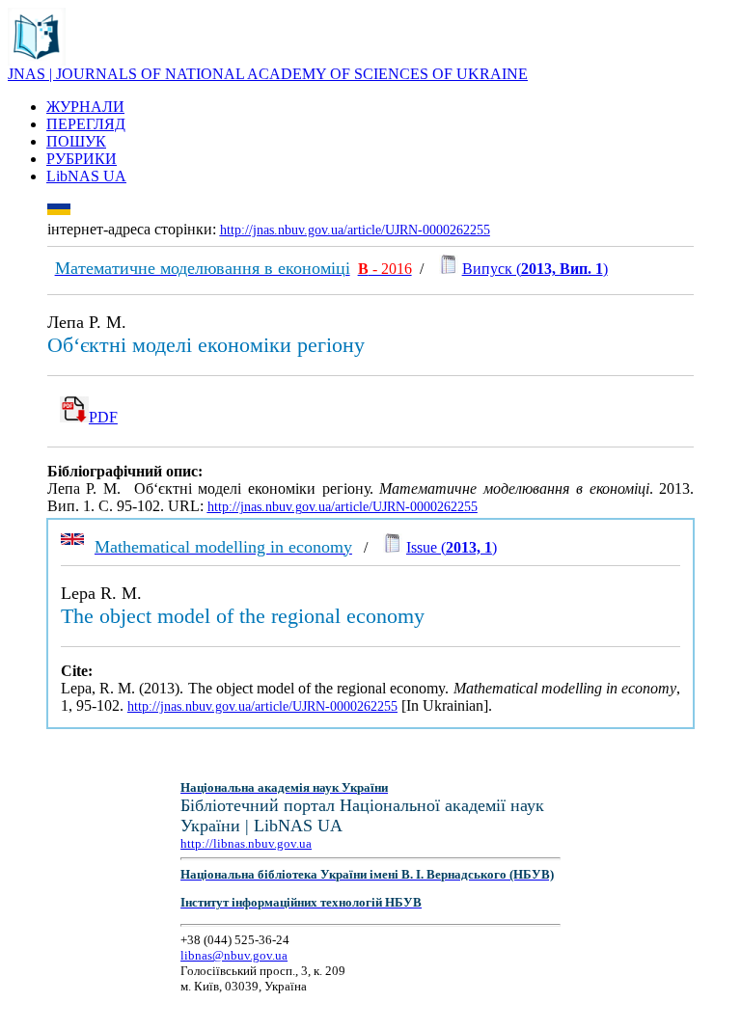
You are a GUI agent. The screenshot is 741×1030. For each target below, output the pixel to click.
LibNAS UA (86, 176)
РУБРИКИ (81, 158)
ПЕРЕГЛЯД (85, 124)
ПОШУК (76, 141)
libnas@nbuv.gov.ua (234, 955)
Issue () (451, 547)
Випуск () (535, 268)
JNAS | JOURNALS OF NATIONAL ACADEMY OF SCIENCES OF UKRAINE (268, 74)
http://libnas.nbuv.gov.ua (246, 843)
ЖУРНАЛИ (85, 106)
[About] (37, 60)
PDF (103, 417)
